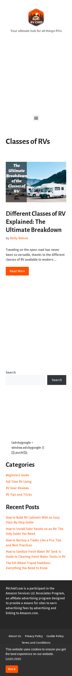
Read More (17, 271)
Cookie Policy (55, 636)
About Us (15, 636)
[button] (36, 118)
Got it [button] (11, 669)
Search (11, 372)
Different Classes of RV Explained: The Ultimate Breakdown (36, 221)
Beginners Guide (17, 475)
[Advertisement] (36, 73)
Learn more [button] (13, 658)
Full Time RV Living (18, 482)
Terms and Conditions (36, 642)
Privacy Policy (34, 636)
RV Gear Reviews (17, 488)
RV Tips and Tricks (19, 494)
